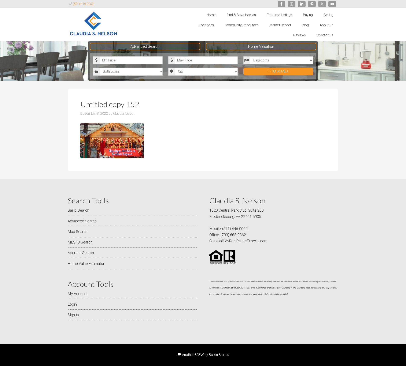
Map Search (78, 231)
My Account (78, 293)
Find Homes (278, 71)
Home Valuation (261, 46)
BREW (199, 355)
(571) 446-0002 (83, 4)
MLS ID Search (80, 242)
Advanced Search (144, 46)
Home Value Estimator (86, 263)
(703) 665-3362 (233, 235)
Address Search (81, 252)
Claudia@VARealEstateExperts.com (238, 241)
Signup (73, 315)
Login (72, 304)
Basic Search (78, 210)
